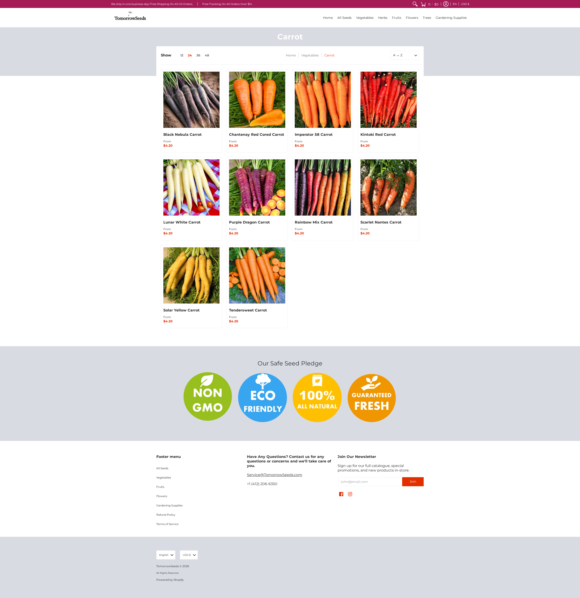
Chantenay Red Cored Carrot (256, 134)
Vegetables (310, 55)
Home (291, 55)
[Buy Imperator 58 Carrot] (323, 100)
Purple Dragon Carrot (249, 222)
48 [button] (207, 55)
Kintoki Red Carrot (378, 134)
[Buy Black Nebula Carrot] (191, 100)
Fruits (160, 487)
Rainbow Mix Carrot (314, 222)
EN (455, 4)
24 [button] (190, 55)
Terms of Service (167, 524)
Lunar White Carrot (182, 222)
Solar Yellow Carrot (181, 310)
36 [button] (198, 55)
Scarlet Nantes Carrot (380, 222)
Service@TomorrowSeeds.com (274, 475)
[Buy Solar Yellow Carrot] (191, 275)
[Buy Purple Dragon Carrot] (257, 187)
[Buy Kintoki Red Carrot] (388, 100)
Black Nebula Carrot (182, 134)
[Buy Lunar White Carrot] (191, 187)
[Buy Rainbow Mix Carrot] (323, 187)
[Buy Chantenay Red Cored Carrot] (257, 100)
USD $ (465, 4)
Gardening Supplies (169, 505)
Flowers (161, 496)
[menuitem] (415, 4)
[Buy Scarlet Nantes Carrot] (388, 187)
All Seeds (162, 468)
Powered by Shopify (170, 579)
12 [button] (181, 55)
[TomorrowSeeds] (130, 17)
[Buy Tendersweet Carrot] (257, 275)
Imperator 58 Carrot (314, 134)
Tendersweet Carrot (248, 310)
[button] (429, 4)
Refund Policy (165, 514)
